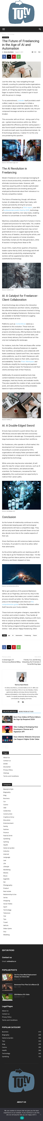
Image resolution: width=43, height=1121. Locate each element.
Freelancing (28, 635)
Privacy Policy (8, 770)
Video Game (7, 928)
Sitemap (6, 773)
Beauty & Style (8, 789)
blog (4, 795)
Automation (19, 635)
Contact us (7, 761)
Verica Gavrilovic (9, 52)
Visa (4, 932)
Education (6, 820)
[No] (40, 1114)
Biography (6, 792)
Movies (5, 873)
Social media (7, 904)
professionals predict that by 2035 (16, 210)
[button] (3, 29)
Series (5, 897)
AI (12, 635)
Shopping (6, 901)
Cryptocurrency (8, 817)
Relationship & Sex (9, 894)
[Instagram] (19, 702)
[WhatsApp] (18, 57)
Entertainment (8, 823)
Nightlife (6, 879)
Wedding (6, 935)
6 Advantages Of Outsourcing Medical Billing (11, 661)
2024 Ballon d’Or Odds (22, 994)
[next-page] (6, 747)
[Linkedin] (23, 702)
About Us (6, 757)
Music (5, 876)
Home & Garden (9, 848)
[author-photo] (21, 682)
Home (4, 34)
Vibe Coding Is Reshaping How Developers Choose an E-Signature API (26, 729)
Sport (5, 907)
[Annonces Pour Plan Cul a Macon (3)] (7, 987)
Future (35, 635)
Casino (5, 805)
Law (4, 860)
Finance (6, 832)
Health (5, 845)
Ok (22, 1118)
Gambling (6, 839)
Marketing (6, 870)
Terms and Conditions (11, 776)
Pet (4, 882)
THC (4, 916)
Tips (4, 919)
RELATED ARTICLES (9, 711)
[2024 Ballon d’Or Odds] (7, 997)
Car (4, 801)
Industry (6, 851)
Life (4, 863)
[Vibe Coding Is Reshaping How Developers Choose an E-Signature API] (7, 729)
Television (6, 913)
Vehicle (5, 925)
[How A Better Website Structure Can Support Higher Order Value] (7, 739)
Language (6, 857)
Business (6, 798)
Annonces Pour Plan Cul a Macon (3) (26, 984)
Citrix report (27, 207)
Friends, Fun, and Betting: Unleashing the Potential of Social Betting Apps (31, 662)
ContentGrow (21, 324)
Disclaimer (7, 767)
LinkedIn (21, 100)
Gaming (6, 842)
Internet (6, 854)
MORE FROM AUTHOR (26, 711)
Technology (11, 34)
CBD (4, 808)
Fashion (6, 829)
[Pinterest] (14, 57)
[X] (9, 57)
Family (5, 826)
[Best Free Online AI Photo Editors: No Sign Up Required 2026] (7, 719)
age (9, 635)
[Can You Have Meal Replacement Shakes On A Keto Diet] (7, 977)
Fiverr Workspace (27, 362)
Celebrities (7, 811)
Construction (7, 814)
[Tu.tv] (21, 13)
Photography (7, 885)
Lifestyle (6, 867)
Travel (5, 922)
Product (6, 888)
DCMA (5, 764)
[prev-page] (3, 747)
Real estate (7, 891)
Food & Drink (7, 836)
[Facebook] (4, 57)
